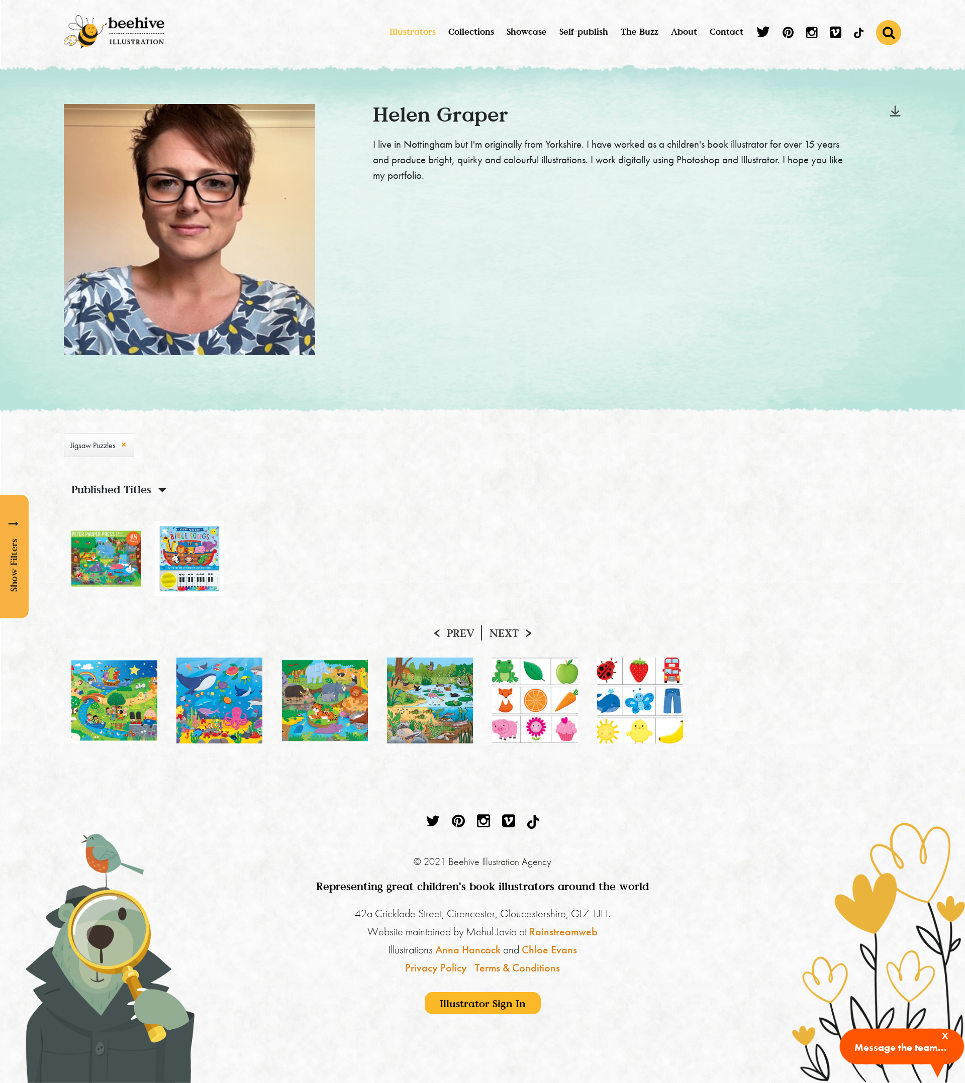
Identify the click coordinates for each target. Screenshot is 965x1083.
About (684, 31)
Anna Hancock (468, 949)
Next (504, 632)
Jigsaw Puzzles (93, 445)
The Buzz (639, 31)
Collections (471, 31)
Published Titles (111, 489)
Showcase (527, 31)
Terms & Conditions (517, 967)
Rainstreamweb (563, 931)
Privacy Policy (436, 967)
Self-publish (583, 31)
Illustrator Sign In (483, 1003)
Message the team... (900, 1047)
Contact (726, 31)
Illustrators (413, 31)
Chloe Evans (549, 949)
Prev (460, 632)
